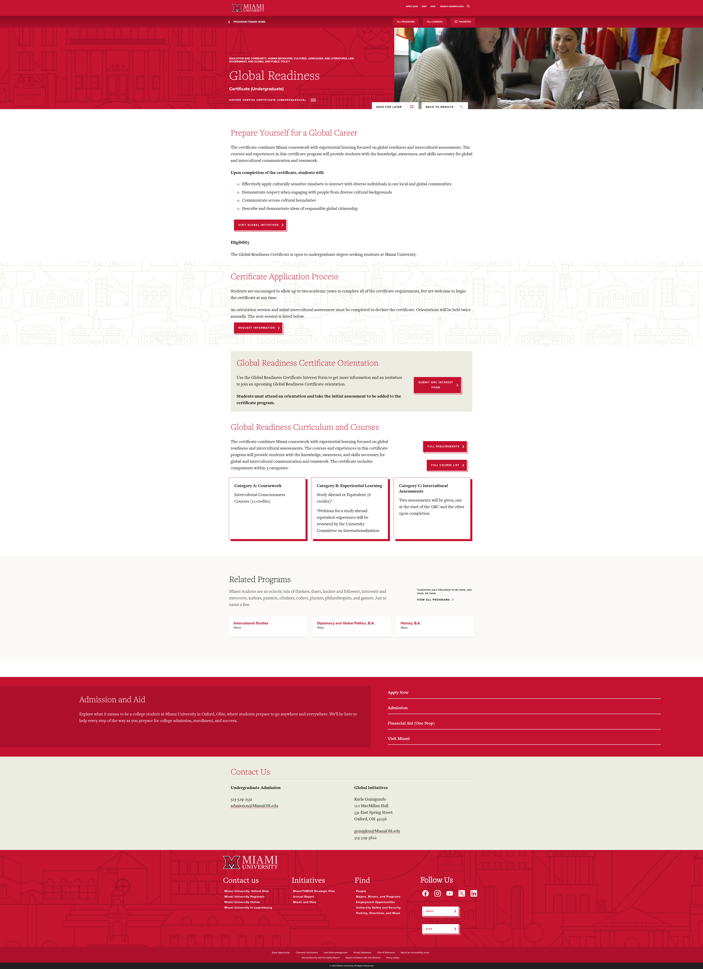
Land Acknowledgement (336, 952)
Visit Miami (399, 738)
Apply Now (398, 692)
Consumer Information (307, 952)
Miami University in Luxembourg (248, 907)
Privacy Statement (362, 952)
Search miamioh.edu (452, 6)
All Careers (434, 22)
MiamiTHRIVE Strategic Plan (314, 891)
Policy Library (392, 957)
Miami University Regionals (244, 897)
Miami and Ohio (304, 902)
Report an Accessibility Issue (415, 952)
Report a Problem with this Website (363, 957)
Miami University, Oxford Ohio (246, 891)
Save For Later (389, 107)
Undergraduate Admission (256, 787)
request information (256, 328)
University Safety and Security (378, 907)
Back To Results (440, 107)
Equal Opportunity (281, 952)
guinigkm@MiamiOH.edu (377, 831)
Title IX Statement (386, 952)
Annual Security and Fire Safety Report (321, 957)
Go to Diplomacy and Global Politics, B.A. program (351, 627)
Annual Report (303, 897)
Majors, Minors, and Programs (378, 897)
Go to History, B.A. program (435, 627)
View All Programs (433, 600)
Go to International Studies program (268, 627)
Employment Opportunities (375, 902)
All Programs (406, 22)
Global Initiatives (371, 787)
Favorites (465, 21)
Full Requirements (443, 446)
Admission (398, 708)
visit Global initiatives (258, 225)
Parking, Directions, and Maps (378, 913)
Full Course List (445, 465)
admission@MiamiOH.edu (254, 806)
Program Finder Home (249, 21)
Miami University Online (242, 902)
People (361, 891)
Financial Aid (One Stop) (411, 723)
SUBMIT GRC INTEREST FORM (436, 384)
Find (362, 880)
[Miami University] (250, 862)
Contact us (241, 880)
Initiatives (308, 880)
